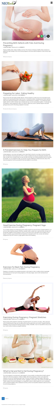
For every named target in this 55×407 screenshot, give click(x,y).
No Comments (22, 95)
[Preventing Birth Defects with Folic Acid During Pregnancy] (27, 23)
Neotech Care (7, 47)
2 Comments (21, 151)
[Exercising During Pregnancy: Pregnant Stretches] (27, 298)
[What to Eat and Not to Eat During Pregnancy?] (27, 351)
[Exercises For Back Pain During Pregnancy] (27, 254)
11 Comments (22, 372)
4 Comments (21, 47)
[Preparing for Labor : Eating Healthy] (27, 75)
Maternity (6, 56)
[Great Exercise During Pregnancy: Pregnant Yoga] (27, 195)
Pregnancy (10, 56)
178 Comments (22, 268)
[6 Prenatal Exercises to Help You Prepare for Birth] (27, 130)
